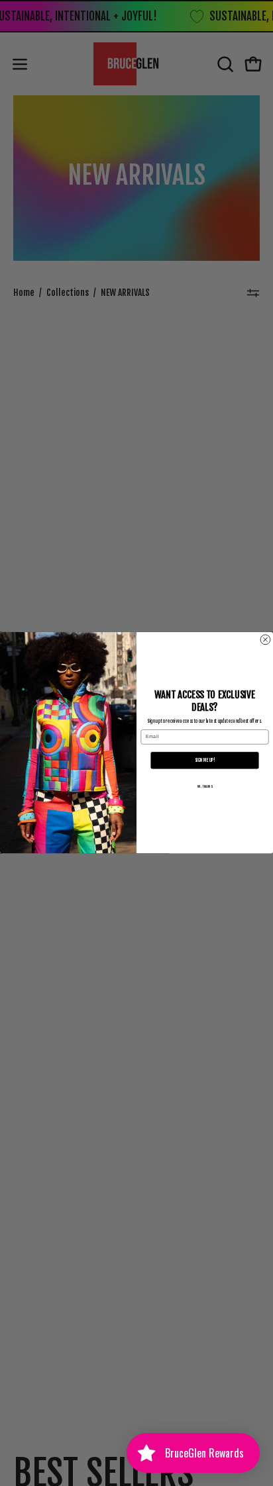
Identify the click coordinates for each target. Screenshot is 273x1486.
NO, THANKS (205, 787)
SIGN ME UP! (205, 760)
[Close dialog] (265, 640)
